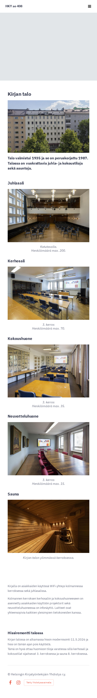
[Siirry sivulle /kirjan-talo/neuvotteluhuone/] (48, 448)
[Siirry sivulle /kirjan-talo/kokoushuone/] (48, 371)
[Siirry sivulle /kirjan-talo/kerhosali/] (48, 293)
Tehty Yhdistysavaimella (38, 682)
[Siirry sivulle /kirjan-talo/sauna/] (48, 526)
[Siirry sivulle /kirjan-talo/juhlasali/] (48, 215)
